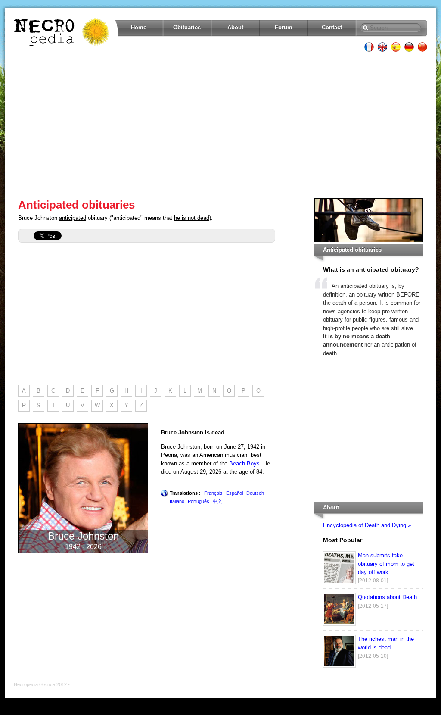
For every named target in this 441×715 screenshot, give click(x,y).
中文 (217, 501)
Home (138, 27)
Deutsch (255, 493)
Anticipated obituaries (76, 204)
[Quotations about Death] (339, 624)
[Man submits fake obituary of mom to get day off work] (339, 582)
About (235, 27)
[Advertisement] (220, 125)
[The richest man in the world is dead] (339, 665)
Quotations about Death (387, 597)
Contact (332, 27)
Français (213, 493)
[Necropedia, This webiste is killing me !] (62, 32)
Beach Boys (244, 463)
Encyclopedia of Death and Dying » (367, 525)
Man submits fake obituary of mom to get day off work (386, 563)
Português (198, 501)
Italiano (177, 501)
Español (234, 493)
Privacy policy (85, 684)
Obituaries (187, 27)
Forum (283, 27)
